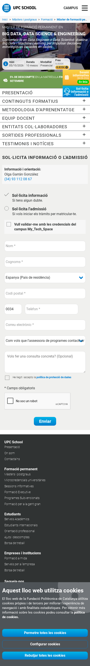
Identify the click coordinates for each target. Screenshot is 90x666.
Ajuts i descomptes (16, 537)
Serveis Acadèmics (16, 519)
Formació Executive (17, 492)
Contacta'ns (12, 459)
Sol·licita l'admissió (29, 209)
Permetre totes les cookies (45, 633)
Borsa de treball (14, 543)
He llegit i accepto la (24, 377)
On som (9, 453)
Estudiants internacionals (21, 525)
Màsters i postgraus (25, 19)
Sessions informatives (19, 486)
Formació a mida (15, 558)
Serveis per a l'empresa (19, 564)
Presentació (12, 447)
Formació (47, 19)
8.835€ (60, 67)
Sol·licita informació (30, 195)
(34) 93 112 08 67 (18, 179)
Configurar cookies (45, 644)
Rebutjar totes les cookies (45, 655)
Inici (4, 19)
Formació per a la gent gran (22, 504)
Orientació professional (19, 531)
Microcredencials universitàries (24, 480)
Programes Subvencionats (22, 498)
